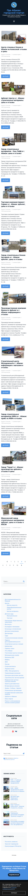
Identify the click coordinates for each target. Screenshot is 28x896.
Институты (8, 624)
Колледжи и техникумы (12, 626)
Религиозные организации (13, 690)
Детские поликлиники (12, 631)
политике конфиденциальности (9, 888)
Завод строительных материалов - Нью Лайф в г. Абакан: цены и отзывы (13, 151)
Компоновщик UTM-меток (13, 846)
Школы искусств (12, 605)
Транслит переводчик (11, 844)
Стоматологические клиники (14, 638)
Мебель (7, 659)
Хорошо (14, 893)
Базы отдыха (9, 698)
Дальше (6, 76)
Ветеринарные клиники (12, 686)
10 (17, 565)
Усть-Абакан (8, 650)
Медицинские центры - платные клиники (12, 680)
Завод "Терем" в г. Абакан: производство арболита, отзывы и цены (12, 469)
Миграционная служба (12, 655)
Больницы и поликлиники (13, 629)
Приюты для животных (12, 683)
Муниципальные (12, 616)
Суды (6, 635)
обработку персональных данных (11, 759)
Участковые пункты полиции (14, 653)
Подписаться (14, 874)
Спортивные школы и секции (14, 644)
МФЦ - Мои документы (12, 671)
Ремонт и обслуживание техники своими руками (12, 701)
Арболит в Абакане (11, 696)
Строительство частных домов (14, 677)
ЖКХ (6, 662)
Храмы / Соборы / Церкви (13, 688)
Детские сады (9, 614)
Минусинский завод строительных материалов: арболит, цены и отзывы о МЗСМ (12, 521)
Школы (7, 603)
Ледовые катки (9, 668)
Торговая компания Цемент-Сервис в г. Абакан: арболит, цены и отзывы (13, 204)
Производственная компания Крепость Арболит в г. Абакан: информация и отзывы (13, 311)
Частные (9, 618)
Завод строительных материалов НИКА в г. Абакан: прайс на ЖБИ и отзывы (14, 416)
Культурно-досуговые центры (14, 675)
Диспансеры (9, 633)
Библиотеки (8, 646)
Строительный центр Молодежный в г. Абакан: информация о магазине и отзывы (12, 364)
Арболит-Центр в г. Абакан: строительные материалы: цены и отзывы (12, 100)
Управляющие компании (12, 673)
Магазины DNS (9, 657)
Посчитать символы (11, 841)
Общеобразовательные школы (14, 608)
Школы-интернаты (12, 611)
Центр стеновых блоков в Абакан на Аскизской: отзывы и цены (14, 49)
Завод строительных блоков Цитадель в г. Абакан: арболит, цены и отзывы (13, 257)
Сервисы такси (9, 648)
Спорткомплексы (10, 666)
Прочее (7, 664)
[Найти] (23, 581)
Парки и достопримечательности (12, 640)
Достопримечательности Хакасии (13, 600)
